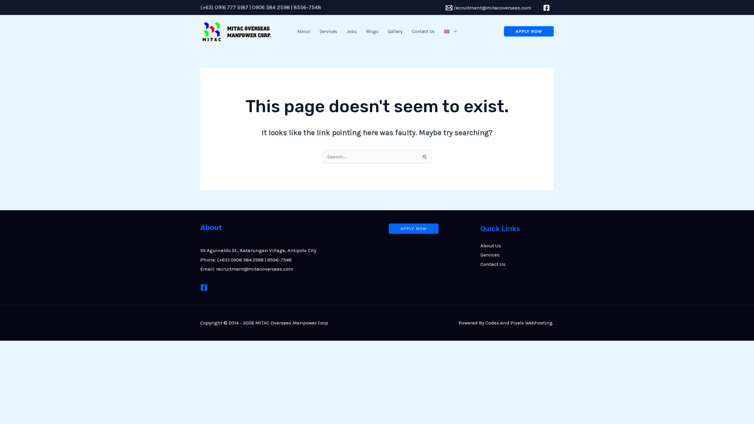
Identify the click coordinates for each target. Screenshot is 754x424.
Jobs (352, 31)
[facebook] (547, 7)
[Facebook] (204, 287)
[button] (454, 31)
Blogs (372, 31)
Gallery (395, 31)
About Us (490, 246)
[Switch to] (450, 31)
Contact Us (423, 31)
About (303, 31)
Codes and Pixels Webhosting (519, 323)
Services (328, 31)
